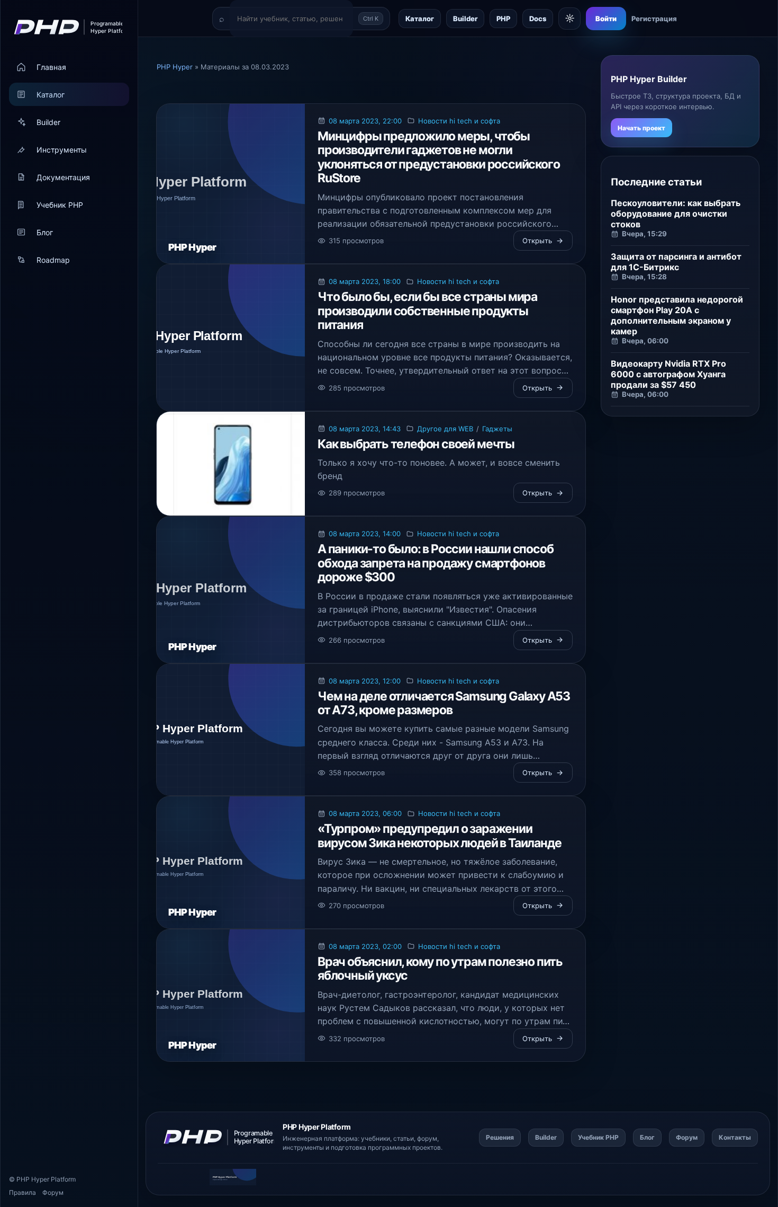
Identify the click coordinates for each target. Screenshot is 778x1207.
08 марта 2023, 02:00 (365, 946)
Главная (51, 67)
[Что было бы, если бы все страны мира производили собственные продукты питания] (231, 337)
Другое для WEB (445, 428)
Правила (22, 1192)
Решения (500, 1137)
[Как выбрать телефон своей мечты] (231, 464)
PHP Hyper (32, 1179)
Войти (606, 18)
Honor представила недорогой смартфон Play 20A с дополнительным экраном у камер (677, 315)
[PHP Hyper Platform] (64, 27)
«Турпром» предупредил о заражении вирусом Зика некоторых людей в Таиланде (439, 835)
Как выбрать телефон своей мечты (416, 444)
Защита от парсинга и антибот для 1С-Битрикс (676, 261)
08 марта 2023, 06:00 (365, 813)
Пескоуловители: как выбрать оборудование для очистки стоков (675, 213)
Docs (537, 18)
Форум (53, 1192)
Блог (45, 232)
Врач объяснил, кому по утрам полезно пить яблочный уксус (440, 968)
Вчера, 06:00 (645, 340)
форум (427, 1138)
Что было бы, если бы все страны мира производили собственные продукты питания (427, 310)
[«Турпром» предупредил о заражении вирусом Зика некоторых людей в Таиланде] (231, 862)
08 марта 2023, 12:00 (365, 681)
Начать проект (641, 128)
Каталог (51, 94)
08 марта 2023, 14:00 (365, 533)
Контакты (735, 1137)
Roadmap (53, 259)
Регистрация (654, 18)
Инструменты (62, 149)
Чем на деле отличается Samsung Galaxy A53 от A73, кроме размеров (444, 703)
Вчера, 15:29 (644, 233)
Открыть (537, 240)
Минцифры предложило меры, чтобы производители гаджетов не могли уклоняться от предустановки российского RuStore (438, 157)
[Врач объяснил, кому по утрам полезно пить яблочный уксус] (231, 995)
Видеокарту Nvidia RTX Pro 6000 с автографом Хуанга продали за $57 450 (668, 374)
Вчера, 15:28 (644, 276)
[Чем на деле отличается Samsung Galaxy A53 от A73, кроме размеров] (231, 730)
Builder (48, 122)
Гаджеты (497, 428)
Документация (63, 177)
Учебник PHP (60, 204)
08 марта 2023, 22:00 (365, 121)
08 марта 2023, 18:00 (365, 281)
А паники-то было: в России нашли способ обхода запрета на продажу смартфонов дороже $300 (435, 563)
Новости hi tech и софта (459, 121)
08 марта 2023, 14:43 (365, 428)
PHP (503, 18)
